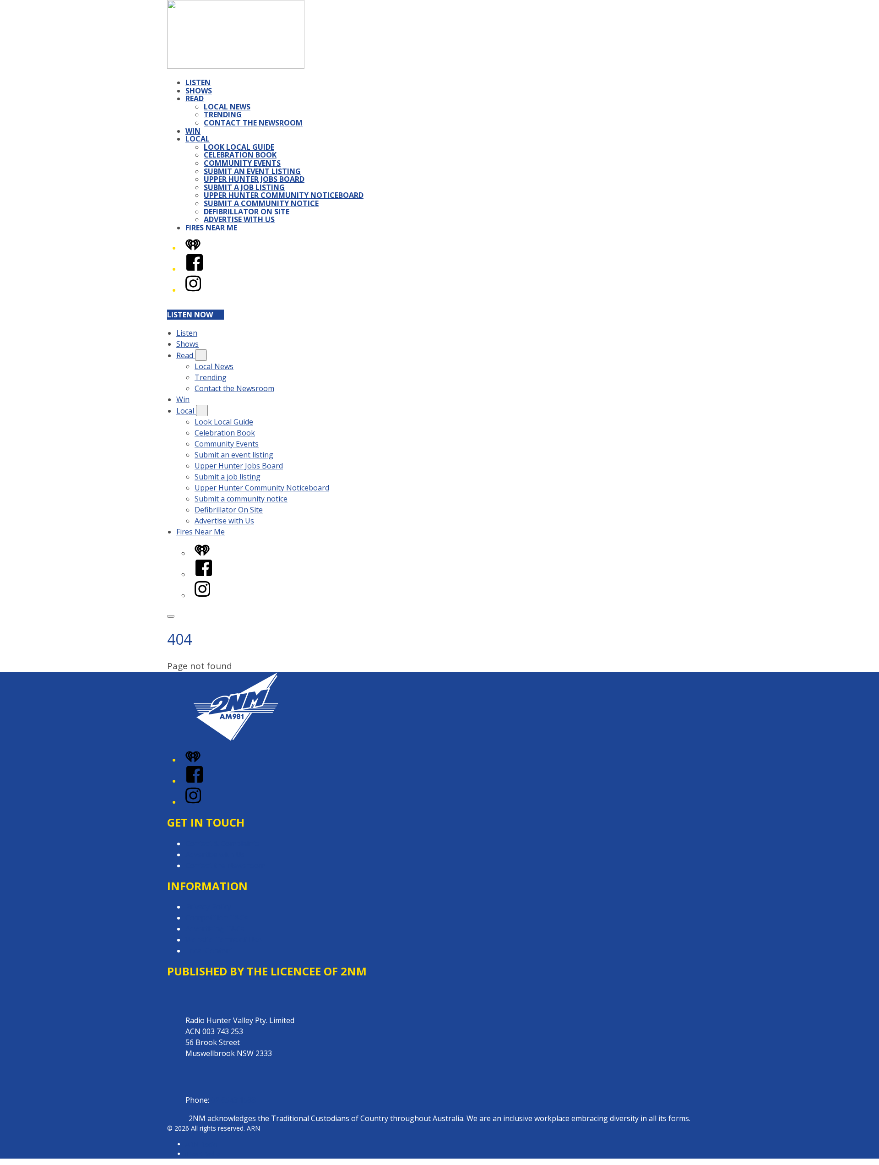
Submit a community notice (261, 203)
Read (194, 98)
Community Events (242, 163)
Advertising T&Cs (214, 929)
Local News (227, 107)
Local (197, 139)
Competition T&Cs (216, 918)
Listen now (190, 315)
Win (193, 131)
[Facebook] (194, 269)
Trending (223, 114)
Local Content (209, 951)
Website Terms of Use (223, 940)
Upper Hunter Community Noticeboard (284, 195)
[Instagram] (193, 290)
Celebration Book (240, 155)
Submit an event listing (252, 171)
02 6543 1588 (233, 1100)
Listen (198, 82)
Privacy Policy (208, 907)
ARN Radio (201, 1144)
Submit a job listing (244, 187)
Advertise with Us (239, 219)
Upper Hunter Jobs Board (254, 179)
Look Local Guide (239, 147)
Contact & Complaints (222, 843)
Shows (198, 91)
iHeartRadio (202, 1153)
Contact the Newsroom (253, 123)
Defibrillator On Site (246, 212)
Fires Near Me (211, 228)
